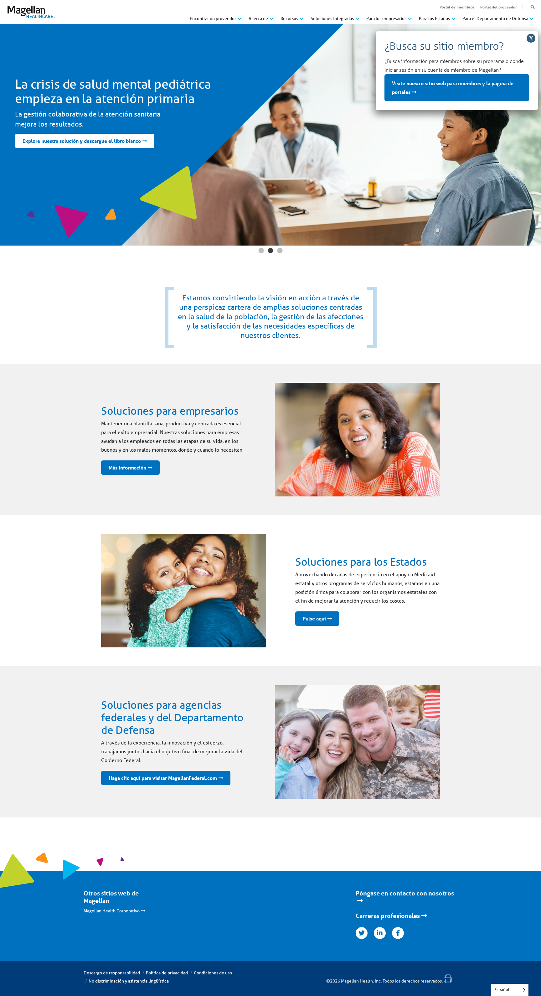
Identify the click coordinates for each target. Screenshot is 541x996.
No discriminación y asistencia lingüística (129, 981)
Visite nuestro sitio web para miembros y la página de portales (452, 87)
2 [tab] (270, 251)
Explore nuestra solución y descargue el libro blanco (82, 140)
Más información (127, 467)
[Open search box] (533, 7)
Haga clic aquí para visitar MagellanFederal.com (163, 778)
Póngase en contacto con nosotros (405, 893)
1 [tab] (261, 251)
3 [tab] (280, 251)
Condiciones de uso (213, 973)
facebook (398, 933)
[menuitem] (215, 21)
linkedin (380, 933)
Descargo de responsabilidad (112, 973)
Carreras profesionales (388, 916)
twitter (362, 933)
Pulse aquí (314, 618)
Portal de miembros (457, 6)
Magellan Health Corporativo (112, 911)
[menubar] (361, 20)
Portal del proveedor (498, 6)
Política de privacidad (167, 973)
